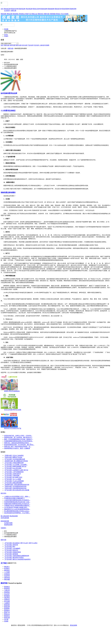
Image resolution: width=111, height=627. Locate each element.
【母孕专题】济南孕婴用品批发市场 (15, 488)
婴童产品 (28, 14)
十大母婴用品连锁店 (8, 110)
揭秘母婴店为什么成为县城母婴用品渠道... (17, 509)
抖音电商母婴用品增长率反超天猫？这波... (17, 502)
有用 (2, 55)
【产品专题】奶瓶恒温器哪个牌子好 (15, 466)
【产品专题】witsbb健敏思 (12, 548)
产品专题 (30, 45)
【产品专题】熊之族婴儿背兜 (13, 477)
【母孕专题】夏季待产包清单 (13, 457)
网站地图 (7, 579)
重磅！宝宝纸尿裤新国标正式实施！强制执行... (18, 439)
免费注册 (13, 10)
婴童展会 (22, 14)
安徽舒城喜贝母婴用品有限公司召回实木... (17, 503)
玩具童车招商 (8, 523)
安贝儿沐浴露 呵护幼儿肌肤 (12, 409)
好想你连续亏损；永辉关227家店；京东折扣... (18, 435)
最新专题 (3, 539)
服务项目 (7, 570)
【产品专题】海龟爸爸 (11, 545)
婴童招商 (3, 14)
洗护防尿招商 (5, 518)
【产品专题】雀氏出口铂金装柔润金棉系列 (17, 559)
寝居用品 (7, 592)
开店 (62, 14)
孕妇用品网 (29, 9)
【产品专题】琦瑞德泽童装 (12, 552)
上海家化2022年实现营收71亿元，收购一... (17, 496)
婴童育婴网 (65, 9)
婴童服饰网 (51, 9)
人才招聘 (7, 572)
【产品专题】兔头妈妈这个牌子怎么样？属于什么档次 (20, 543)
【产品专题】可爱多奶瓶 (11, 475)
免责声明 (7, 576)
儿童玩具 (7, 590)
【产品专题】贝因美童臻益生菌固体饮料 (16, 555)
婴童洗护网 (14, 9)
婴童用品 (7, 588)
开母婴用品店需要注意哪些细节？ (14, 498)
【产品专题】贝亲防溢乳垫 (12, 473)
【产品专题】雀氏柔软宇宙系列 (14, 557)
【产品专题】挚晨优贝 (11, 550)
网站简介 (7, 566)
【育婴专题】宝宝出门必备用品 (14, 455)
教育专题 (18, 45)
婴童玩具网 (36, 9)
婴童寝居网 (43, 9)
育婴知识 (7, 599)
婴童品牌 (9, 14)
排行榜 (6, 619)
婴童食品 (7, 586)
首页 (2, 9)
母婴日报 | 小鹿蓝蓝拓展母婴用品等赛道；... (17, 443)
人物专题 (42, 45)
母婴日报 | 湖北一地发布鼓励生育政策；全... (17, 446)
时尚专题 (24, 45)
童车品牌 (7, 601)
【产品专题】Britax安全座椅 (12, 468)
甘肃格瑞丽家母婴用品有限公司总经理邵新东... (18, 441)
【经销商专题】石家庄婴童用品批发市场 (16, 484)
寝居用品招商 (8, 524)
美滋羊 (6, 36)
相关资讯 (3, 493)
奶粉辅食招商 (5, 521)
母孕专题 (12, 45)
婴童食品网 (7, 9)
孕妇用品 (7, 597)
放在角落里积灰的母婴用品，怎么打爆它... (17, 513)
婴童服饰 (7, 596)
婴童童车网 (58, 9)
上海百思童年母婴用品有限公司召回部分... (17, 500)
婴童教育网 (72, 9)
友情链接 (7, 574)
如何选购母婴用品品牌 (9, 93)
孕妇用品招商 (13, 516)
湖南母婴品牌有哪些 (8, 192)
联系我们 (7, 568)
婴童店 (58, 14)
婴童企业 (34, 14)
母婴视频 (53, 14)
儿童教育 (7, 603)
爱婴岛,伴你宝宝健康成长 (12, 391)
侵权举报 (7, 577)
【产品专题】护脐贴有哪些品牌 (14, 463)
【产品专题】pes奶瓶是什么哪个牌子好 (16, 470)
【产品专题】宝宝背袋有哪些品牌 (14, 459)
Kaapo (6, 34)
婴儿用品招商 (5, 516)
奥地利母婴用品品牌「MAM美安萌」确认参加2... (19, 444)
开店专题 (36, 45)
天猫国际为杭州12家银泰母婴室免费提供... (17, 505)
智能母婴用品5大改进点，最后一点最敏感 (17, 448)
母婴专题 (46, 14)
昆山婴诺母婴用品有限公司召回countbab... (17, 511)
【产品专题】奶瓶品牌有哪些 (13, 483)
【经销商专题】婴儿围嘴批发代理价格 (16, 461)
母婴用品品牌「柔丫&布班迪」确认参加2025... (18, 437)
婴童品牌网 (73, 625)
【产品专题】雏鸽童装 (11, 554)
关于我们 (4, 563)
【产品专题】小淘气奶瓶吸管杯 (14, 472)
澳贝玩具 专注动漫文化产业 (12, 428)
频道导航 (4, 583)
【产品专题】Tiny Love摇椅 (12, 479)
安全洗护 (7, 594)
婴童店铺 (7, 617)
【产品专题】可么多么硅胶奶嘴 (14, 481)
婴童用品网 (21, 9)
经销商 (66, 14)
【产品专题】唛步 (9, 546)
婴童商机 (16, 14)
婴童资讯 (40, 14)
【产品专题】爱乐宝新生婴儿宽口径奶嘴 (16, 490)
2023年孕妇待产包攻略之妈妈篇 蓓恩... (16, 507)
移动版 (6, 29)
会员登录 (7, 10)
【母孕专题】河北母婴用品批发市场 (15, 486)
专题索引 (3, 528)
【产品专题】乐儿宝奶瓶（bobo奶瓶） (16, 464)
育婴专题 (6, 45)
